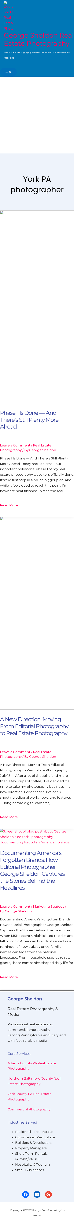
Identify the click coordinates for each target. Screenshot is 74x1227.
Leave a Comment (15, 445)
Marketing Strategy (48, 906)
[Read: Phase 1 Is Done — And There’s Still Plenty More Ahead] (37, 402)
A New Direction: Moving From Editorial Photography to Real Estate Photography (34, 726)
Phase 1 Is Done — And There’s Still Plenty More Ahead (29, 419)
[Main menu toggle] (8, 72)
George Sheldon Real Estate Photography (39, 39)
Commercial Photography (29, 1109)
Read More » (10, 505)
